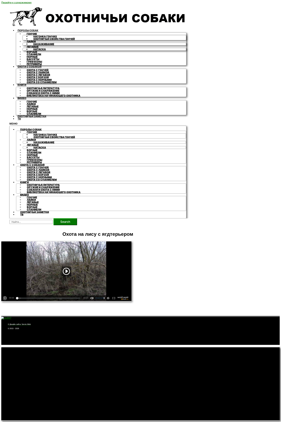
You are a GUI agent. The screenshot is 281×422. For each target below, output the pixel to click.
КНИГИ (22, 84)
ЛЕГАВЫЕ (33, 46)
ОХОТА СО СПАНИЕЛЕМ (42, 82)
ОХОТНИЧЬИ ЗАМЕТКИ (32, 116)
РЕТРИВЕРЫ (34, 64)
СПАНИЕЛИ (34, 113)
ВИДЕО (22, 98)
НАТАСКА (39, 49)
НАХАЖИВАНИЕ (43, 44)
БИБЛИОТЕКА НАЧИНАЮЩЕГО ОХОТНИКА (53, 95)
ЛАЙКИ (31, 41)
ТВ (19, 118)
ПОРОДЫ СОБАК (28, 30)
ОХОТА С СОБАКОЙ (29, 66)
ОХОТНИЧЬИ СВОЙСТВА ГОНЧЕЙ (54, 38)
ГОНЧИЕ (32, 33)
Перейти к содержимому (16, 2)
